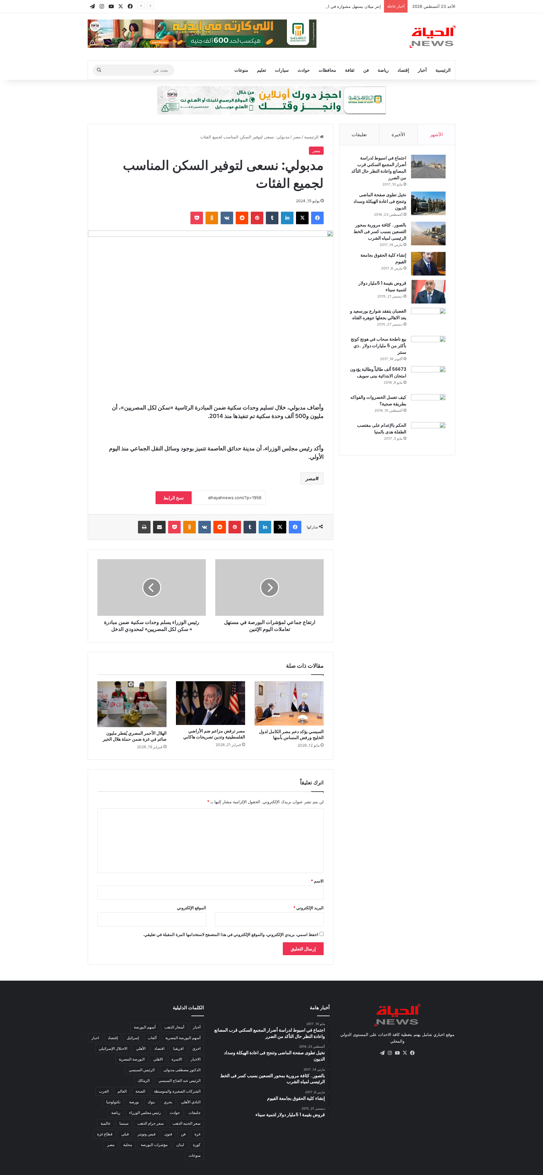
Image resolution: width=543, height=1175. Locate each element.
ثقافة (349, 70)
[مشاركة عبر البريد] (159, 527)
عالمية (106, 1123)
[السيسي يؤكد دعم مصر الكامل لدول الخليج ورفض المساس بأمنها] (289, 703)
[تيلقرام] (382, 1053)
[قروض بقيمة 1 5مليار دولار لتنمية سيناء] (428, 291)
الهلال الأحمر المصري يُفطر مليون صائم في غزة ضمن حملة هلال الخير (135, 736)
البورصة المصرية (132, 1059)
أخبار (422, 70)
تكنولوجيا (113, 1102)
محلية (127, 1144)
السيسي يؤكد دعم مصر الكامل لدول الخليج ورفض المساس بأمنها (291, 734)
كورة (196, 1144)
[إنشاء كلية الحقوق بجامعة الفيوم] (428, 264)
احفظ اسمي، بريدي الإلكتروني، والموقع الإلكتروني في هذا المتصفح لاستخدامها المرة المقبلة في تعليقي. (230, 934)
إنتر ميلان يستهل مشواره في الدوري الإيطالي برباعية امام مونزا (325, 6)
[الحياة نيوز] (432, 37)
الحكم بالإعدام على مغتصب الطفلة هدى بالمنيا (381, 428)
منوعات (241, 70)
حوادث (304, 70)
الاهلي (158, 1059)
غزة (197, 1134)
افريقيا (178, 1048)
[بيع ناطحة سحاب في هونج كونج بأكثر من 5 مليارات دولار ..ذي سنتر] (428, 347)
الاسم (317, 880)
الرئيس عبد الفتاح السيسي (179, 1080)
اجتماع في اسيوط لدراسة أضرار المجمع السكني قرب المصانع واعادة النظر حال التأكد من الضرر (378, 168)
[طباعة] (144, 527)
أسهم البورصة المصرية (182, 1037)
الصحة (140, 1091)
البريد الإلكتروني (308, 907)
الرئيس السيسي (142, 1069)
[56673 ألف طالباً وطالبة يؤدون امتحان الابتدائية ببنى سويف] (428, 378)
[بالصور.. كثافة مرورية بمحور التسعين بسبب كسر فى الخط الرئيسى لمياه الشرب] (428, 233)
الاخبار (195, 1059)
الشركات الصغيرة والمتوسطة (177, 1091)
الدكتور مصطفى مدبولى (181, 1069)
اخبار (95, 1037)
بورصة (134, 1102)
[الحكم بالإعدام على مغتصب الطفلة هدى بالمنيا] (428, 434)
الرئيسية (443, 70)
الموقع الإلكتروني (191, 907)
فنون (168, 1134)
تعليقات (359, 134)
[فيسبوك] (317, 218)
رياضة (383, 70)
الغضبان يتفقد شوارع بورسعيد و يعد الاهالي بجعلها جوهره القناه (378, 314)
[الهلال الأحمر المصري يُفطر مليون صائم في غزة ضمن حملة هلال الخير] (132, 704)
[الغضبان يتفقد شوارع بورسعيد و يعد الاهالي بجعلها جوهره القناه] (428, 319)
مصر (297, 136)
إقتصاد (403, 70)
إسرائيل (133, 1037)
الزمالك (144, 1080)
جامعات (194, 1112)
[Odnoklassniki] (212, 218)
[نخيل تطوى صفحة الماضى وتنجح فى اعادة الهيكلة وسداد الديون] (428, 203)
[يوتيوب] (397, 1053)
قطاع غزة (104, 1134)
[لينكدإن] (287, 218)
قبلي (125, 1134)
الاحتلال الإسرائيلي (113, 1048)
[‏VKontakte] (227, 218)
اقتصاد (159, 1048)
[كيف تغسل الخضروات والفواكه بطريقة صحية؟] (428, 406)
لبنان (180, 1144)
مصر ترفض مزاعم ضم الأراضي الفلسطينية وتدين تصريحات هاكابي (214, 734)
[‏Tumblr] (272, 218)
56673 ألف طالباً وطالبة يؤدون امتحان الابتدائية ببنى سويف (378, 372)
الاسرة (177, 1059)
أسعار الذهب (174, 1027)
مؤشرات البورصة (154, 1144)
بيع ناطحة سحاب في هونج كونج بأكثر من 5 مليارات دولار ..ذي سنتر (378, 345)
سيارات (282, 70)
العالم (122, 1091)
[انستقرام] (389, 1053)
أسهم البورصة (145, 1027)
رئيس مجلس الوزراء (145, 1112)
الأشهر (436, 134)
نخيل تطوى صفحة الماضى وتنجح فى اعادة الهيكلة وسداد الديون (380, 201)
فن (366, 70)
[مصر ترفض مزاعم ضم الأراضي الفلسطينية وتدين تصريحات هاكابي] (210, 703)
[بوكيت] (196, 218)
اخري (196, 1048)
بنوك (151, 1102)
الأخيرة (398, 134)
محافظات (327, 70)
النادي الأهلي (190, 1102)
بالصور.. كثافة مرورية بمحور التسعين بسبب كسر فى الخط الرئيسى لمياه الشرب (380, 231)
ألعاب (152, 1037)
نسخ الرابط (173, 497)
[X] (302, 218)
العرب (104, 1091)
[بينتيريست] (257, 218)
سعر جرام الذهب (150, 1123)
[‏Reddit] (242, 218)
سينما (124, 1123)
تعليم (261, 70)
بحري (168, 1102)
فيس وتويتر (147, 1134)
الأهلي (140, 1048)
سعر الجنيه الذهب (186, 1123)
